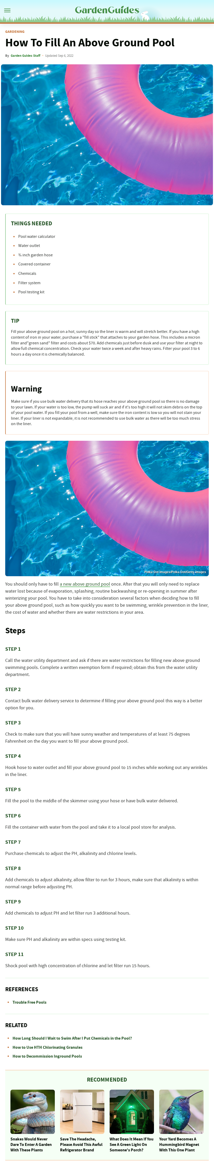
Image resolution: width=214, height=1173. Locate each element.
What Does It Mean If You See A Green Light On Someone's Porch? (131, 1145)
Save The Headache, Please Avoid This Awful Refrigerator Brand (81, 1145)
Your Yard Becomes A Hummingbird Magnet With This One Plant (179, 1145)
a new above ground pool (85, 584)
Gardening (15, 32)
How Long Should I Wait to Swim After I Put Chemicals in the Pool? (72, 1038)
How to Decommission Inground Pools (47, 1056)
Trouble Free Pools (29, 1002)
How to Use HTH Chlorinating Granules (47, 1047)
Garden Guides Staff (25, 56)
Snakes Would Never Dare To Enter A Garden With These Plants (31, 1145)
